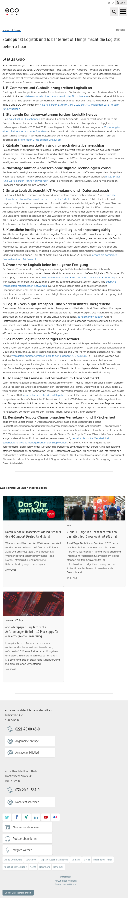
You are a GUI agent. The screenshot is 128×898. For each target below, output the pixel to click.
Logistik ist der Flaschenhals (23, 119)
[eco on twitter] (7, 818)
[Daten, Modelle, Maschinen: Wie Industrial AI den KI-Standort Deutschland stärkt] (33, 508)
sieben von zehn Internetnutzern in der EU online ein (56, 96)
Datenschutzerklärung (65, 884)
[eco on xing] (26, 818)
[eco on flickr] (55, 818)
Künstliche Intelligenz (15, 866)
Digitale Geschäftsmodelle (54, 859)
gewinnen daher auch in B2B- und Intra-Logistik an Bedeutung (78, 277)
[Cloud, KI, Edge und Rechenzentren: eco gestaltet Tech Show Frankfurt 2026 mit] (94, 508)
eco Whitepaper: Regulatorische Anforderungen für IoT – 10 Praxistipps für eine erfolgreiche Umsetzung (31, 631)
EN (113, 2)
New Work (44, 866)
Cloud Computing (13, 859)
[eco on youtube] (46, 818)
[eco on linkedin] (36, 818)
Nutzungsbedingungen (66, 880)
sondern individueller (90, 316)
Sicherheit (58, 866)
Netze (33, 866)
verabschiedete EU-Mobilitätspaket (44, 395)
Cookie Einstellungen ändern (18, 892)
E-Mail (87, 859)
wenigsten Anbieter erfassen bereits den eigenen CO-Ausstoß (49, 355)
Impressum (65, 876)
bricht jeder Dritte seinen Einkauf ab (39, 139)
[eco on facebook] (17, 818)
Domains (76, 859)
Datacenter (31, 859)
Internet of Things (102, 859)
